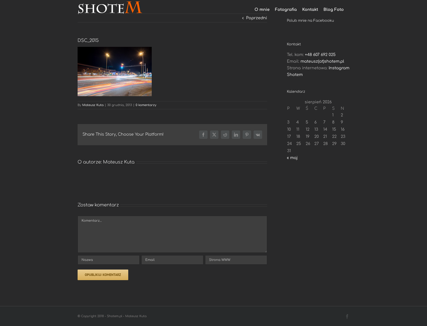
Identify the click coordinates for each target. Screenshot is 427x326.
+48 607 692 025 (320, 55)
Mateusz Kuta (93, 105)
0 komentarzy (146, 105)
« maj (292, 158)
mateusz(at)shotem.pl (322, 61)
